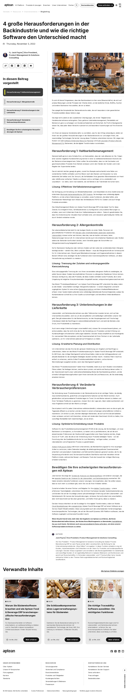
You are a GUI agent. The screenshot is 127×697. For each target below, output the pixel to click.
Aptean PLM (56, 447)
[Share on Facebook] (12, 65)
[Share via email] (30, 65)
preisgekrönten (76, 506)
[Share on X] (18, 65)
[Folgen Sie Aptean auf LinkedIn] (119, 651)
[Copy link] (5, 65)
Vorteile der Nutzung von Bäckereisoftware (87, 476)
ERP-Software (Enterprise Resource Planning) (77, 141)
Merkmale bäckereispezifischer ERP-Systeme (76, 194)
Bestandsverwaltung (86, 289)
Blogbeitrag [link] (45, 12)
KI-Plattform (19, 5)
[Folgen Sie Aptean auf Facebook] (112, 651)
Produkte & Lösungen (33, 5)
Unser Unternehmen (59, 5)
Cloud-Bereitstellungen (60, 506)
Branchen (46, 5)
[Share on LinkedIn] (24, 65)
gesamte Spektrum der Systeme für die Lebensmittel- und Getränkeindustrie (81, 478)
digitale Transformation (102, 488)
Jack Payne (17, 52)
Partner (71, 5)
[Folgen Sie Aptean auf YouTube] (123, 651)
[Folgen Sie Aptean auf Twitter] (115, 651)
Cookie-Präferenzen (37, 691)
